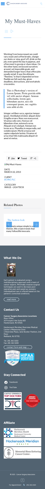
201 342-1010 (12, 341)
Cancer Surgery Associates (25, 474)
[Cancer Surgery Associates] (23, 3)
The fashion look (16, 220)
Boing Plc (10, 179)
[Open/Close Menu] (5, 3)
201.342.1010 (31, 485)
